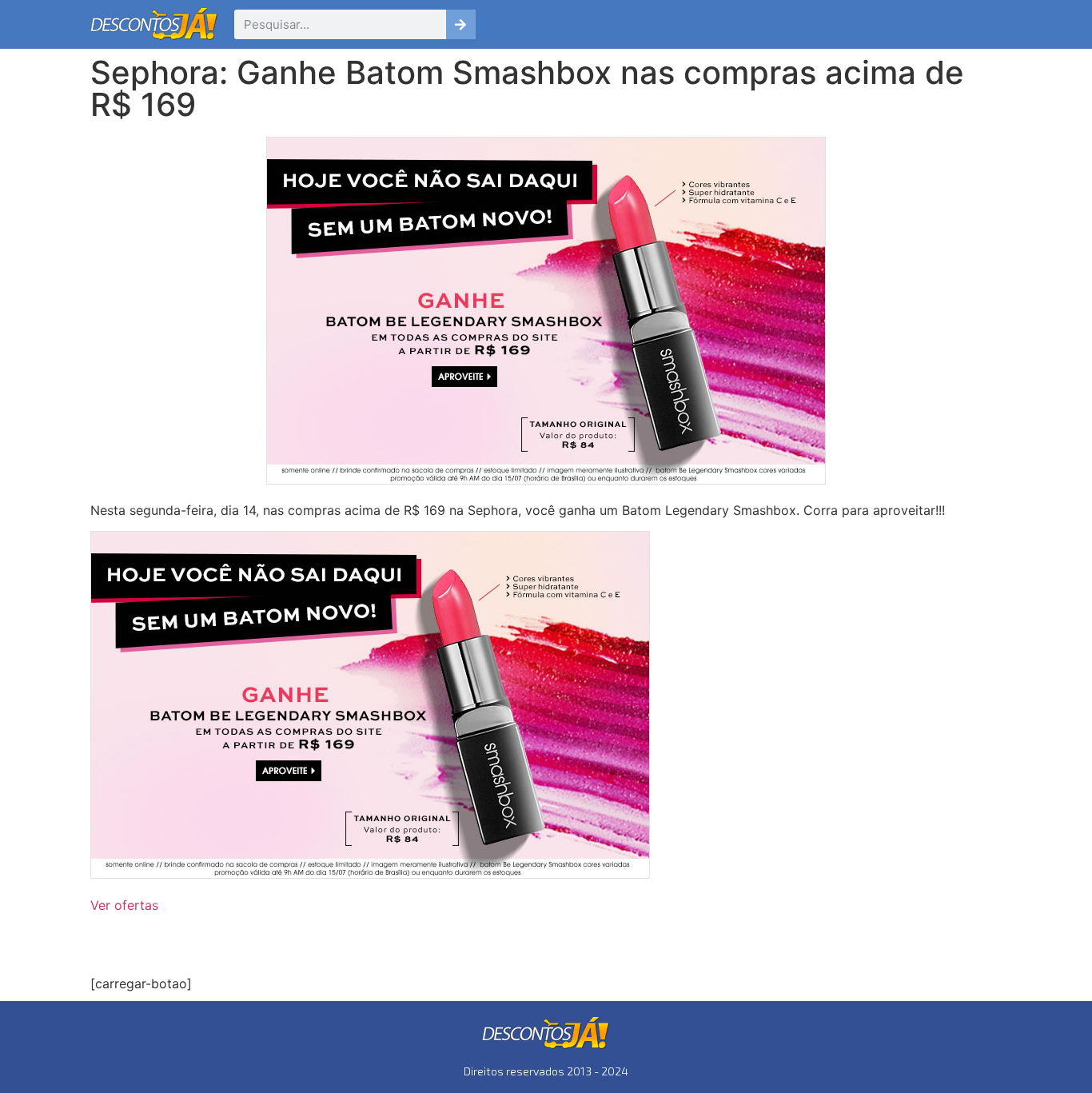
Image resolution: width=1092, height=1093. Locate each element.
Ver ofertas (124, 905)
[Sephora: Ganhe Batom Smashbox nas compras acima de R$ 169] (370, 874)
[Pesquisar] (461, 24)
